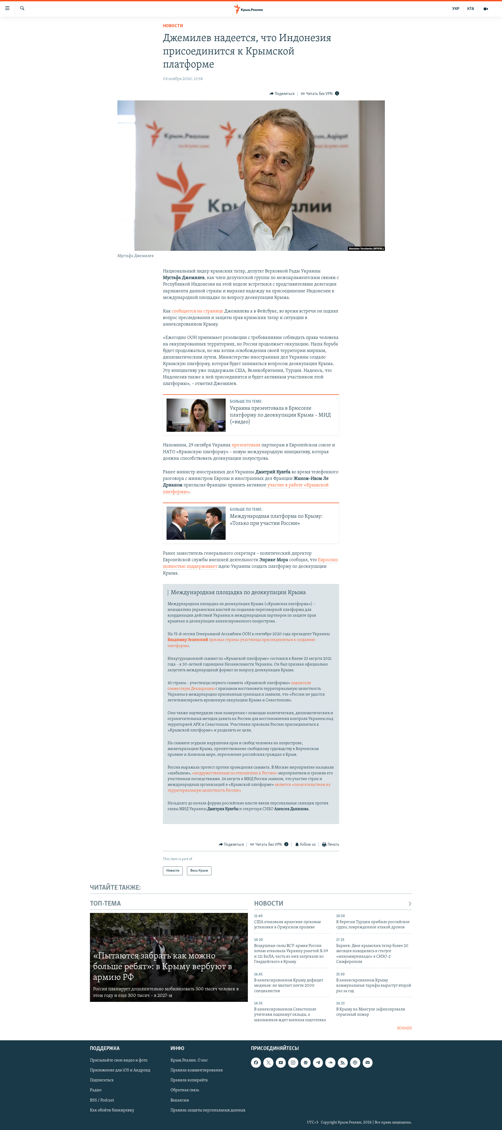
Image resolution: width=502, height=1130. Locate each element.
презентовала (246, 445)
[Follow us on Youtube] (281, 1062)
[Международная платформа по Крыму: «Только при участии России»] (196, 523)
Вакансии (179, 1100)
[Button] (282, 93)
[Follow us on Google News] (306, 1062)
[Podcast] (355, 1062)
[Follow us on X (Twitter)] (268, 1062)
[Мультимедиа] (486, 9)
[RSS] (343, 1062)
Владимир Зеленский (188, 640)
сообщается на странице (198, 311)
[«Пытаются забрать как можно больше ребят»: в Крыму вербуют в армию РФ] (169, 957)
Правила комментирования (196, 1070)
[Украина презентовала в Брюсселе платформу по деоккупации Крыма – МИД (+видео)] (196, 415)
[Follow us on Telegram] (318, 1062)
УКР (455, 9)
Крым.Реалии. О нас (189, 1060)
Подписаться (101, 1080)
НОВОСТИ (268, 903)
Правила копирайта (189, 1080)
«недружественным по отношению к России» (234, 773)
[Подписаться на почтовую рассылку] (368, 1062)
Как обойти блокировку (112, 1110)
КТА (470, 9)
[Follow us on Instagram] (293, 1062)
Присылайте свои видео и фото (118, 1060)
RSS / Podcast (102, 1100)
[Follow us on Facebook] (256, 1062)
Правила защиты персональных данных (207, 1110)
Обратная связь (184, 1090)
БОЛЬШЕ (404, 1028)
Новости (173, 26)
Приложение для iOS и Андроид (120, 1070)
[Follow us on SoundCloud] (330, 1062)
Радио (95, 1090)
